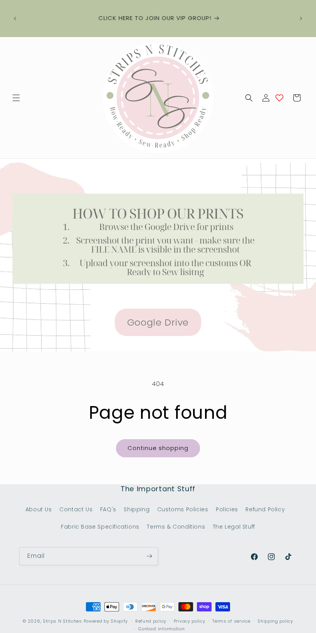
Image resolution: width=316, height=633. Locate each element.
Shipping (137, 509)
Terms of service (231, 621)
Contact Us (75, 509)
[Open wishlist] (279, 98)
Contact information (161, 629)
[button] (16, 97)
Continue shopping (158, 448)
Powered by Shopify (106, 621)
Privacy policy (189, 621)
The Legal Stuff (234, 527)
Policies (227, 509)
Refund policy (150, 621)
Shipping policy (275, 621)
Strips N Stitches (62, 621)
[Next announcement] (300, 18)
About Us (38, 509)
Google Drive (158, 322)
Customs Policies (182, 509)
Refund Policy (265, 509)
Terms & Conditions (176, 527)
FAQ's (108, 509)
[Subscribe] (149, 556)
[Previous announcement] (15, 18)
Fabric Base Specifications (100, 527)
